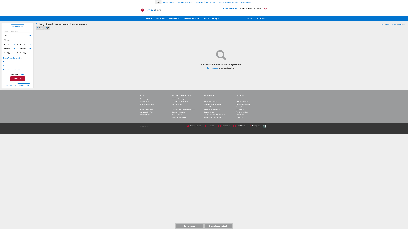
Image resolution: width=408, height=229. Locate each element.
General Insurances (178, 112)
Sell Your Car (144, 101)
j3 (403, 24)
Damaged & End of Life (185, 2)
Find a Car (148, 18)
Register (233, 9)
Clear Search (9, 85)
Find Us (258, 9)
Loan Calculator (177, 104)
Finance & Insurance (191, 18)
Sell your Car (174, 18)
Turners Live (240, 109)
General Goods (210, 2)
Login (225, 9)
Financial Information (179, 117)
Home (382, 24)
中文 (265, 9)
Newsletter (226, 126)
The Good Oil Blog (242, 112)
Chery (41, 28)
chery (400, 24)
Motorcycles (199, 2)
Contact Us (239, 117)
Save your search (213, 68)
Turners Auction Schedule (212, 117)
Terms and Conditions (243, 104)
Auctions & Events (146, 107)
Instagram (256, 126)
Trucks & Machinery (169, 2)
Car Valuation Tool (146, 112)
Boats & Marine (246, 2)
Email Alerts (240, 115)
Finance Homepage (178, 99)
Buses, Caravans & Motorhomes (228, 2)
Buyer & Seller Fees (146, 109)
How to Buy (160, 18)
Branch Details (195, 126)
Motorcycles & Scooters (212, 109)
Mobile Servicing (210, 18)
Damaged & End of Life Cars (213, 104)
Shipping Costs (145, 115)
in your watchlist (218, 226)
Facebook (211, 126)
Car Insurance (176, 107)
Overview (239, 99)
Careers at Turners (242, 101)
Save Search (16, 26)
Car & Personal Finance (180, 101)
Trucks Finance (177, 115)
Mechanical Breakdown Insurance (183, 109)
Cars (158, 2)
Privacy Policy (240, 107)
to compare (189, 226)
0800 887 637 (247, 9)
